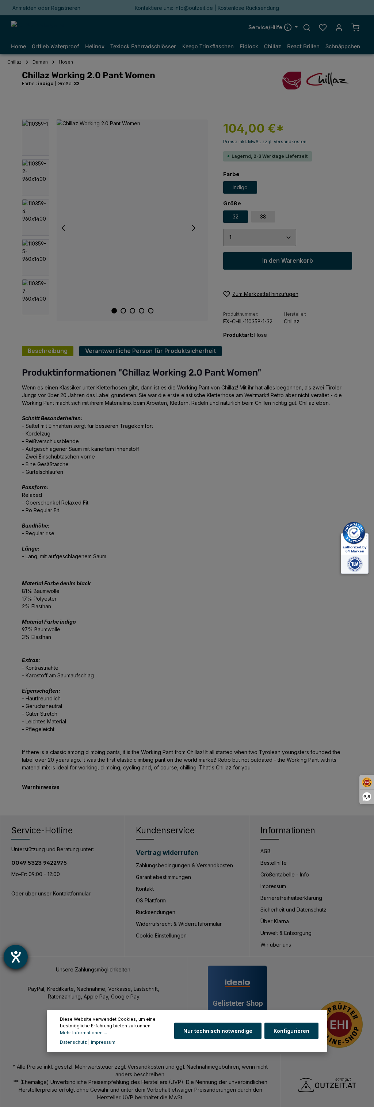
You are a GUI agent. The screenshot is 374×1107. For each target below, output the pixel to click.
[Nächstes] (193, 228)
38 (263, 216)
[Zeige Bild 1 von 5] (114, 310)
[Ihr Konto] (339, 27)
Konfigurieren (291, 1031)
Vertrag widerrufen (167, 852)
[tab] (47, 351)
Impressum (273, 886)
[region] (115, 220)
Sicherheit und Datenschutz (293, 909)
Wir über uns (275, 944)
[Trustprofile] (339, 1024)
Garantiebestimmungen (163, 877)
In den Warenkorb (287, 260)
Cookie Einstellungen (161, 935)
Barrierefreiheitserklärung (291, 898)
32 (235, 216)
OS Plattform (151, 900)
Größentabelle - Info (284, 874)
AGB (265, 851)
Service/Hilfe (266, 27)
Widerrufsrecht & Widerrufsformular (179, 924)
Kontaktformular (72, 893)
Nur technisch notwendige (217, 1031)
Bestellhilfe (273, 863)
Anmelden (24, 8)
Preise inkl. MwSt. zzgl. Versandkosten (264, 141)
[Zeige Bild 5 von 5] (150, 310)
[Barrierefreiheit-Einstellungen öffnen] (16, 957)
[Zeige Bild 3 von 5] (132, 310)
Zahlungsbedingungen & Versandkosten (184, 865)
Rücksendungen (155, 912)
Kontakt (145, 889)
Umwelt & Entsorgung (286, 933)
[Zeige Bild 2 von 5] (123, 310)
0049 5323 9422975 (39, 863)
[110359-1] (132, 220)
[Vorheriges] (64, 228)
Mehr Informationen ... (83, 1032)
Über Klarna (274, 921)
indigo (240, 187)
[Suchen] (306, 27)
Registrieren (65, 8)
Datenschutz (73, 1042)
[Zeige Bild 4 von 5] (141, 310)
